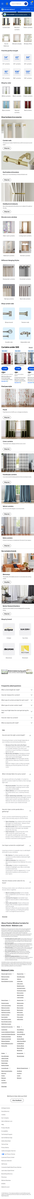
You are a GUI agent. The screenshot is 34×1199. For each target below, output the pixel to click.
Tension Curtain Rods (6, 1039)
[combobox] (19, 3)
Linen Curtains (20, 997)
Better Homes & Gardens (6, 1071)
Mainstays (3, 1078)
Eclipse (3, 1075)
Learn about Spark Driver (7, 1170)
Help (2, 1124)
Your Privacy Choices (9, 1154)
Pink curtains (20, 1017)
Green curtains (20, 1014)
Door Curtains (4, 1017)
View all (31, 347)
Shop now (7, 148)
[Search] (25, 3)
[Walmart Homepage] (7, 3)
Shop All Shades (5, 1056)
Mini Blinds (19, 1036)
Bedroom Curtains (5, 1007)
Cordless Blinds (20, 1043)
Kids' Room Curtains (5, 1012)
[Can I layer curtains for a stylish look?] (30, 845)
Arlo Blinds (19, 1071)
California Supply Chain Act (8, 1150)
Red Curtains (20, 1012)
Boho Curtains (20, 992)
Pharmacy (4, 1177)
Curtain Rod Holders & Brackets (8, 1034)
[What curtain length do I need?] (32, 689)
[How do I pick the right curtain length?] (30, 734)
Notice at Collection (6, 1160)
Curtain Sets (19, 981)
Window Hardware (5, 1041)
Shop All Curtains (21, 976)
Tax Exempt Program (6, 1134)
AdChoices (4, 1164)
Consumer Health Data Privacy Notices (11, 1167)
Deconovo (3, 1073)
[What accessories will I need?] (32, 722)
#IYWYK (3, 1183)
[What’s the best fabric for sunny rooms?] (30, 773)
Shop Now (7, 582)
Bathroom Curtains (5, 1010)
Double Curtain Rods (6, 1036)
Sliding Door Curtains (6, 1024)
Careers (3, 1114)
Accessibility (4, 1131)
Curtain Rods (4, 1029)
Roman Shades (4, 1060)
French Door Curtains (6, 1019)
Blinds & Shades (20, 1056)
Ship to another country (21, 14)
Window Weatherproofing (7, 1043)
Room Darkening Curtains (7, 981)
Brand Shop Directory (7, 1173)
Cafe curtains (20, 983)
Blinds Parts (19, 1050)
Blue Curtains (20, 1010)
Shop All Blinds (20, 1029)
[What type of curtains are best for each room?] (32, 700)
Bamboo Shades (5, 1065)
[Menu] (2, 3)
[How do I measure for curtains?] (32, 695)
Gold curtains (20, 1019)
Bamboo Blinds (20, 1045)
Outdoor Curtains (5, 1014)
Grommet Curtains (21, 988)
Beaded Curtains (20, 986)
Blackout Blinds (20, 1048)
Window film (4, 1045)
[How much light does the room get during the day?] (32, 711)
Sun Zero (3, 1080)
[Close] (30, 14)
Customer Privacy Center (7, 1157)
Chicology (19, 1073)
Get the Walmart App (6, 1137)
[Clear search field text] (23, 3)
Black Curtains (20, 1007)
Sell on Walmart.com (6, 1121)
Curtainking (4, 1082)
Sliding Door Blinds (21, 1041)
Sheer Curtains (4, 979)
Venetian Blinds (20, 1039)
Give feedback (17, 1100)
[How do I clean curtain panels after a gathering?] (30, 810)
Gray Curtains (20, 1005)
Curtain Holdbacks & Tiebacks (8, 1032)
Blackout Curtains (5, 976)
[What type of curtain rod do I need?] (32, 705)
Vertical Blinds (20, 1032)
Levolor (18, 1075)
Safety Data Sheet (6, 1141)
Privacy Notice (5, 1147)
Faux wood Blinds (21, 1034)
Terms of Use (4, 1144)
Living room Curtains (6, 1005)
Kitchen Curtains (5, 1003)
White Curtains (20, 1003)
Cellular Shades (4, 1058)
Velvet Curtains (20, 995)
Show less (4, 916)
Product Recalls (5, 1127)
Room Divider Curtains (6, 1021)
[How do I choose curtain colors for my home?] (30, 881)
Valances (19, 979)
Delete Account (5, 1187)
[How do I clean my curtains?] (32, 717)
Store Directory (5, 1111)
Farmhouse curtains (21, 990)
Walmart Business (6, 1180)
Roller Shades (4, 1063)
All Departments (5, 1108)
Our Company (5, 1118)
